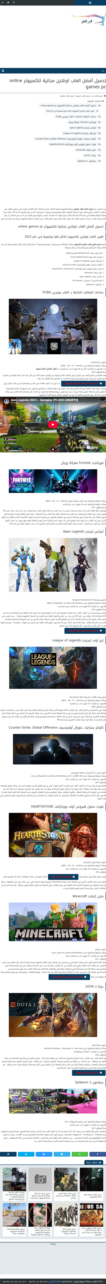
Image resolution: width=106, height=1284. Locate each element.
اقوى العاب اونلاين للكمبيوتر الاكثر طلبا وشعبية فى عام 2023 (70, 111)
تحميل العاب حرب (97, 95)
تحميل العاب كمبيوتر (83, 95)
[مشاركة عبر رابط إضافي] (8, 1154)
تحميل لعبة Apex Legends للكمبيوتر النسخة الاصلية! (68, 1231)
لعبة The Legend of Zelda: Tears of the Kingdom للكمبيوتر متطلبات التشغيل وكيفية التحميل (40, 1231)
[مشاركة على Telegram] (62, 1154)
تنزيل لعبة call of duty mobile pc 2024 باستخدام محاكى (66, 1195)
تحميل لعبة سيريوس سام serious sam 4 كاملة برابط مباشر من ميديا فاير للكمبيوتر (92, 1231)
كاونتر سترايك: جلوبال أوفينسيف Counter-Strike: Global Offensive (66, 139)
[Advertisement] (53, 48)
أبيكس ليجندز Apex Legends (83, 128)
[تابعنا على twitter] (8, 2)
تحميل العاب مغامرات (67, 95)
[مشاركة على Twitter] (26, 1154)
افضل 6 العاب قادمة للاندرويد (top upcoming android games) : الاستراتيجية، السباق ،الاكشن (15, 1195)
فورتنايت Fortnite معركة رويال (82, 122)
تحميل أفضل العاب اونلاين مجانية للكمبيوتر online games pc (68, 105)
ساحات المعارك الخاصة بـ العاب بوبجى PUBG (76, 117)
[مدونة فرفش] (53, 17)
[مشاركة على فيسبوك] (97, 1154)
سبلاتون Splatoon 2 (87, 161)
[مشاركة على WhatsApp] (80, 1154)
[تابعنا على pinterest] (2, 2)
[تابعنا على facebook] (13, 2)
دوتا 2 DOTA (90, 155)
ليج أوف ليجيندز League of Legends (80, 133)
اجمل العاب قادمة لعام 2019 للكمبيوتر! (93, 1196)
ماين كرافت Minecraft (86, 150)
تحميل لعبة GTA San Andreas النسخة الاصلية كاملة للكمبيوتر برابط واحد (40, 1195)
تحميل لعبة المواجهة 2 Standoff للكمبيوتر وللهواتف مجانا (15, 1231)
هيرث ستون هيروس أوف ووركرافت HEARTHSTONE (73, 144)
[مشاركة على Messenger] (44, 1154)
